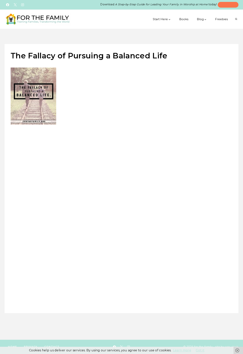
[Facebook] (8, 5)
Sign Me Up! (228, 4)
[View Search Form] (236, 19)
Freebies (221, 19)
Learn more (182, 350)
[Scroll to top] (234, 340)
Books (183, 19)
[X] (15, 5)
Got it (200, 350)
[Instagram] (23, 5)
